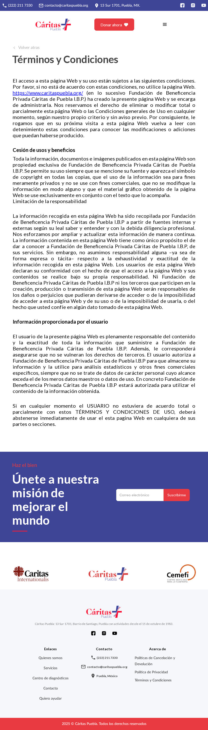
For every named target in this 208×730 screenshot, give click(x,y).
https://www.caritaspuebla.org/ (48, 93)
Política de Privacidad (151, 672)
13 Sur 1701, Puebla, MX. (120, 5)
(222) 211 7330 (20, 5)
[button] (164, 24)
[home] (53, 24)
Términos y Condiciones (153, 680)
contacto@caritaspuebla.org (66, 5)
